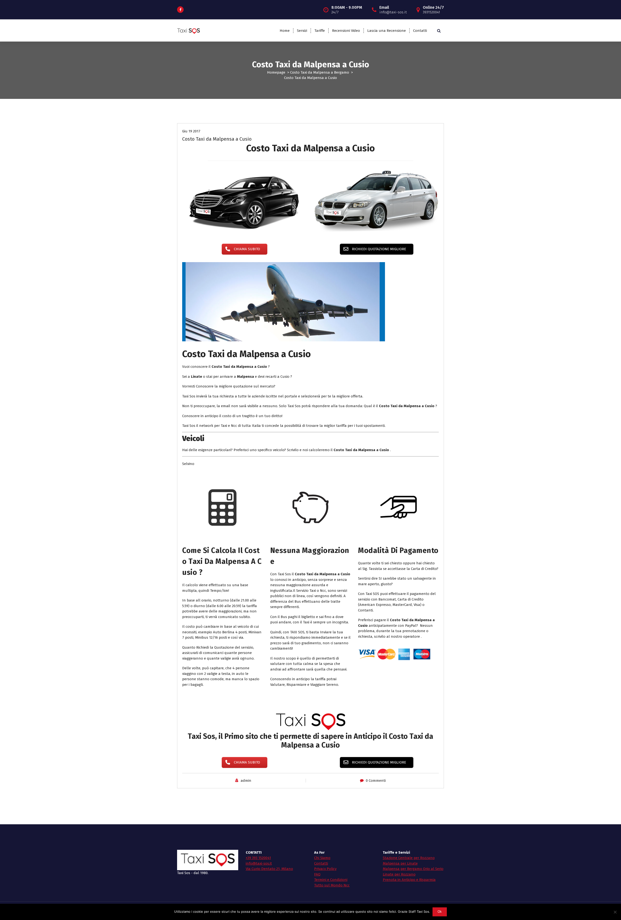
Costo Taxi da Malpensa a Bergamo (319, 72)
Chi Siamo (322, 858)
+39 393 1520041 (258, 858)
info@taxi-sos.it (259, 863)
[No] (615, 912)
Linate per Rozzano (399, 874)
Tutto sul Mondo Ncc (332, 885)
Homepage (276, 72)
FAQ (317, 874)
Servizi (302, 30)
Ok (440, 911)
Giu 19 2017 (191, 131)
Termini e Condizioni (330, 879)
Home (285, 30)
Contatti (420, 30)
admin (246, 780)
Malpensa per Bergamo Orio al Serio (413, 869)
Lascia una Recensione (386, 30)
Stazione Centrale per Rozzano (409, 858)
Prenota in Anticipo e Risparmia (409, 879)
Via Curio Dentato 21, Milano (269, 869)
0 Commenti (376, 780)
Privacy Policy (325, 869)
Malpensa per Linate (400, 863)
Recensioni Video (346, 30)
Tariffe (319, 30)
